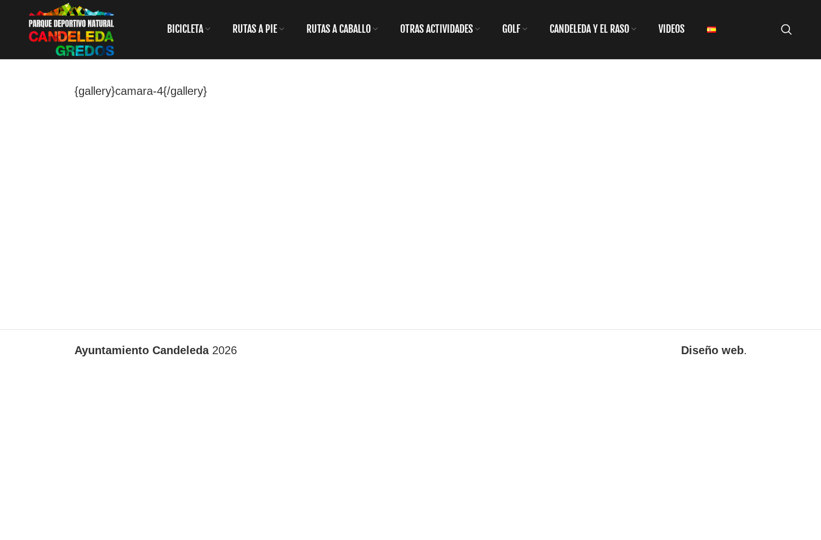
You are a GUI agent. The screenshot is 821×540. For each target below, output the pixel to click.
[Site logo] (71, 28)
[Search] (786, 29)
